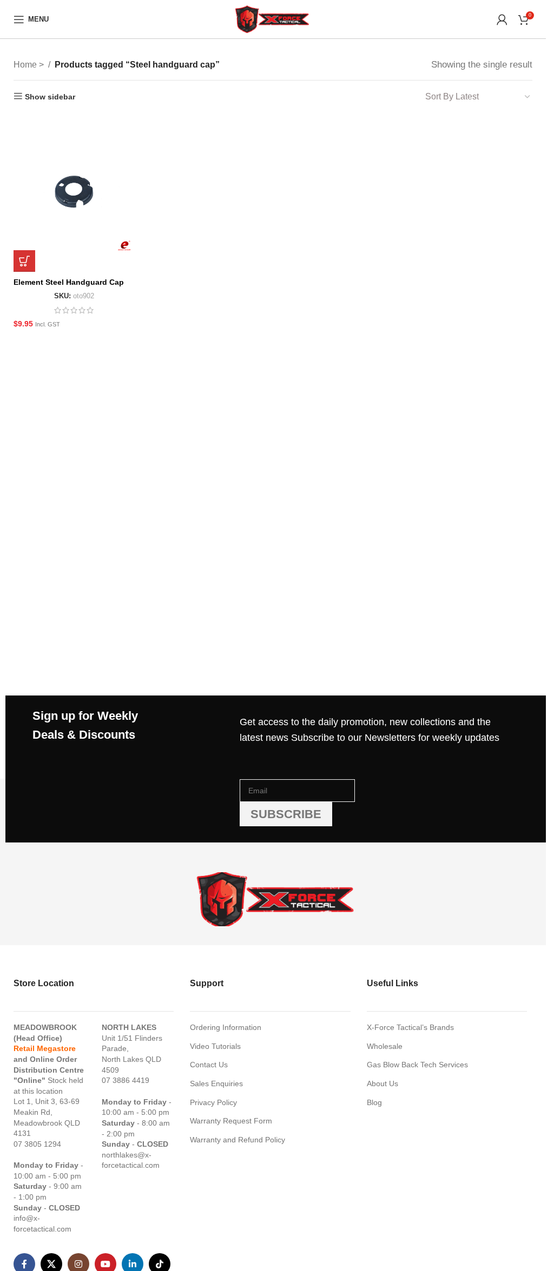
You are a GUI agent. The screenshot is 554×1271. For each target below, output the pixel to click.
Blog (374, 1102)
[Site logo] (273, 18)
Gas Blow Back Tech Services (417, 1064)
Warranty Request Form (231, 1120)
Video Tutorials (215, 1046)
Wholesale (385, 1046)
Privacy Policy (213, 1102)
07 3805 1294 (37, 1144)
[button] (24, 261)
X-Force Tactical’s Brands (410, 1027)
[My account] (502, 19)
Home (26, 64)
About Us (382, 1083)
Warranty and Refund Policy (237, 1139)
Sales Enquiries (216, 1083)
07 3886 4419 (125, 1080)
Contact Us (209, 1064)
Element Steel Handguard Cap (69, 282)
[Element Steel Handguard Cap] (74, 193)
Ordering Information (225, 1027)
